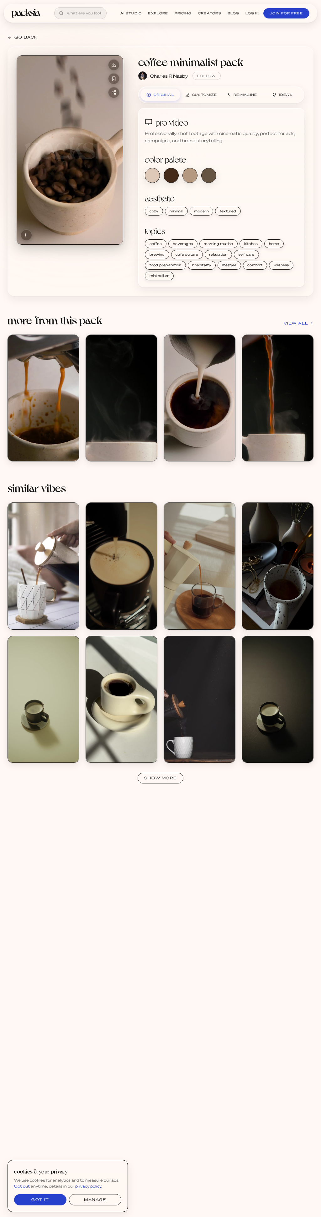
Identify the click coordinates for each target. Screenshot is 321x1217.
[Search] (61, 13)
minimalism (159, 275)
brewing (157, 254)
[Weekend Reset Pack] (121, 699)
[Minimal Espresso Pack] (121, 566)
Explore (158, 13)
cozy (154, 211)
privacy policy (88, 1186)
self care (247, 254)
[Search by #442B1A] (171, 175)
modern (201, 211)
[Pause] (26, 235)
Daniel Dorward (108, 621)
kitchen (251, 244)
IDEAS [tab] (285, 94)
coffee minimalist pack (190, 61)
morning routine (218, 244)
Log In (252, 13)
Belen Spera (27, 621)
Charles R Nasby (169, 76)
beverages (183, 244)
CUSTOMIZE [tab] (204, 94)
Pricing (183, 13)
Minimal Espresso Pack (116, 615)
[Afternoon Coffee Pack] (43, 566)
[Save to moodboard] (113, 78)
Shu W (255, 621)
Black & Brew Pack (268, 615)
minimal (176, 211)
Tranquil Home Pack (191, 615)
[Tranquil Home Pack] (199, 566)
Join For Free (286, 13)
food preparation (166, 265)
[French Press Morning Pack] (199, 699)
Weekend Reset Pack (114, 748)
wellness (281, 265)
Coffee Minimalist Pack (38, 447)
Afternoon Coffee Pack (38, 615)
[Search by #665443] (208, 175)
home (274, 244)
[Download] (113, 64)
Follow (206, 76)
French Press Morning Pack (198, 748)
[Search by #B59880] (189, 175)
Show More (160, 778)
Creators (209, 13)
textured (228, 211)
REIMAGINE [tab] (245, 94)
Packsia (101, 754)
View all (296, 323)
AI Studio (131, 13)
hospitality (201, 265)
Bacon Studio (184, 621)
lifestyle (229, 265)
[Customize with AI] (71, 367)
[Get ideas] (71, 379)
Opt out (22, 1186)
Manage (95, 1199)
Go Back (26, 37)
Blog (233, 13)
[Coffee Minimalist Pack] (43, 398)
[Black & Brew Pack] (277, 566)
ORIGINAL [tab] (164, 94)
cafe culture (187, 254)
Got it (40, 1199)
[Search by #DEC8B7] (152, 175)
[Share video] (113, 92)
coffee (156, 244)
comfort (255, 265)
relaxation (218, 254)
